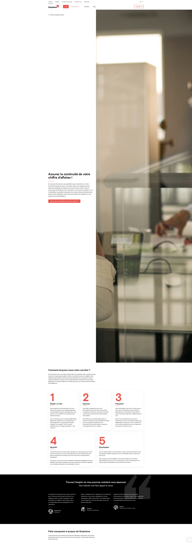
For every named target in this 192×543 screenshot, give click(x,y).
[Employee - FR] (53, 6)
